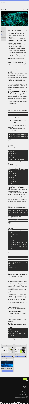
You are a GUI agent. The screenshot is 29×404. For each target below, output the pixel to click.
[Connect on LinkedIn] (25, 380)
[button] (27, 0)
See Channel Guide (10, 72)
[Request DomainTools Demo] (25, 379)
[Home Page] (3, 2)
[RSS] (22, 380)
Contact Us (9, 326)
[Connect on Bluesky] (27, 380)
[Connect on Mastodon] (26, 380)
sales (10, 89)
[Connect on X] (24, 380)
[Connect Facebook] (23, 380)
